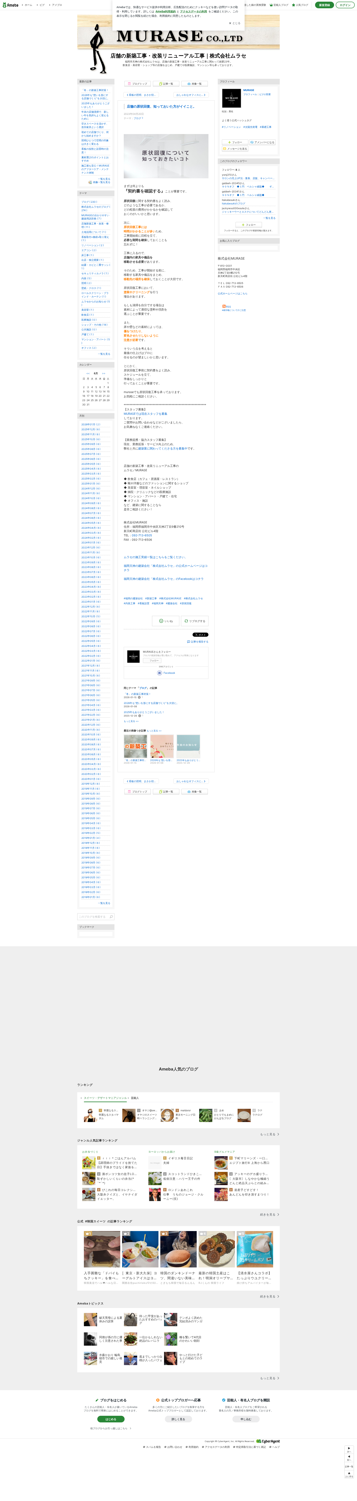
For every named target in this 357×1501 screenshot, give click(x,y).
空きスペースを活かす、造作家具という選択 (95, 125)
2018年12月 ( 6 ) (90, 842)
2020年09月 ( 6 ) (91, 739)
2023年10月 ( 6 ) (90, 557)
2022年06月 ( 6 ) (90, 636)
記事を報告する (199, 641)
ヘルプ (276, 1446)
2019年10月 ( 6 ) (90, 793)
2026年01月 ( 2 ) (90, 424)
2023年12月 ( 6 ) (90, 547)
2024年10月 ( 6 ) (90, 498)
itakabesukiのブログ (233, 203)
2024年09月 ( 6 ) (91, 503)
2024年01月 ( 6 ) (90, 542)
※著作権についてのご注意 (234, 310)
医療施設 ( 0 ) (88, 319)
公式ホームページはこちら (233, 293)
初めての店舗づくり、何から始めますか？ (95, 134)
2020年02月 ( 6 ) (91, 774)
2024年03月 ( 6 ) (91, 532)
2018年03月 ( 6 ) (90, 887)
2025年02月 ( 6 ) (90, 478)
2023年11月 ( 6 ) (90, 552)
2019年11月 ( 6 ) (90, 788)
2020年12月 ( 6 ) (90, 724)
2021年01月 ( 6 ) (90, 719)
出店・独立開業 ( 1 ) (92, 259)
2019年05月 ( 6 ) (90, 818)
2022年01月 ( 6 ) (90, 660)
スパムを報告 (153, 1446)
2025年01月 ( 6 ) (90, 483)
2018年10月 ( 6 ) (90, 852)
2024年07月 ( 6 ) (91, 513)
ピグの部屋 (265, 94)
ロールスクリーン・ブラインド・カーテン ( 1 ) (95, 294)
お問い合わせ (174, 1446)
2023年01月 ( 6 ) (90, 601)
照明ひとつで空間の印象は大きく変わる (95, 142)
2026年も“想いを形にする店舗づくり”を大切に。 (151, 703)
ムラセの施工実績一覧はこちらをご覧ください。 (155, 557)
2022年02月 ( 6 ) (90, 655)
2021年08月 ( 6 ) (90, 685)
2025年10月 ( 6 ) (90, 439)
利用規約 (194, 1446)
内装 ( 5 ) (86, 278)
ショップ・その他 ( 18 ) (94, 324)
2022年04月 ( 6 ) (91, 645)
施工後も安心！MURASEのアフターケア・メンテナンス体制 (95, 169)
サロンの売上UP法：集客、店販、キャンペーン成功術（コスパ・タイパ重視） (249, 178)
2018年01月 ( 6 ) (90, 897)
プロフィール (250, 94)
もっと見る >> (131, 721)
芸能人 (135, 1097)
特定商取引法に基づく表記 (251, 1446)
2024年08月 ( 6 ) (91, 508)
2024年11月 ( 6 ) (90, 493)
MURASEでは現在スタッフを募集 (145, 413)
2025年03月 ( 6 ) (91, 473)
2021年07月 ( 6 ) (90, 690)
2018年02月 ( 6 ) (90, 892)
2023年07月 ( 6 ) (91, 572)
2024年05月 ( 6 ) (91, 522)
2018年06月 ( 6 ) (90, 872)
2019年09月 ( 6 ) (90, 798)
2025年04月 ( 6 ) (91, 468)
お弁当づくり (90, 1151)
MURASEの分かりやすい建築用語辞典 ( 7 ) (95, 217)
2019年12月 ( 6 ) (90, 783)
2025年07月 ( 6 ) (90, 454)
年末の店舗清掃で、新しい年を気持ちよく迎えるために (95, 115)
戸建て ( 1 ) (87, 334)
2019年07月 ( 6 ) (90, 808)
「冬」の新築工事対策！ (137, 693)
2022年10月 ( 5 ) (90, 616)
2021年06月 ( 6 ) (90, 695)
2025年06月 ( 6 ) (90, 458)
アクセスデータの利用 (217, 1446)
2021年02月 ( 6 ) (90, 714)
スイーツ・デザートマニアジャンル (105, 1097)
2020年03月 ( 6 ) (91, 769)
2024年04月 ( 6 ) (91, 527)
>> (103, 373)
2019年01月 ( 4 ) (90, 837)
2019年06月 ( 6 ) (90, 813)
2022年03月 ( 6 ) (91, 650)
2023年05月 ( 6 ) (91, 582)
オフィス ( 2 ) (88, 347)
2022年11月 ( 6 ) (90, 611)
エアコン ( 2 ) (88, 250)
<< (88, 373)
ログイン (345, 5)
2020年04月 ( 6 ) (91, 764)
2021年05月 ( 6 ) (90, 700)
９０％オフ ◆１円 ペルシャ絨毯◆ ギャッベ (249, 186)
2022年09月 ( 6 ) (90, 621)
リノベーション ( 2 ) (92, 245)
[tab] (105, 1098)
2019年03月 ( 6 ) (90, 828)
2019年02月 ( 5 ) (90, 832)
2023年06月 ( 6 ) (91, 577)
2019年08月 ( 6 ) (90, 803)
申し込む (246, 1419)
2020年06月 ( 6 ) (91, 754)
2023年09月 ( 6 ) (91, 562)
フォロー (154, 660)
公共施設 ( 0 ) (88, 329)
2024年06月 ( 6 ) (91, 517)
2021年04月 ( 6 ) (90, 705)
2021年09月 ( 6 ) (90, 680)
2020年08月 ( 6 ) (91, 744)
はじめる (111, 1419)
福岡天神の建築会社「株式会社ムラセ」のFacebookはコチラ (164, 578)
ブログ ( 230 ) (89, 201)
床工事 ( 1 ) (87, 255)
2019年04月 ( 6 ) (90, 823)
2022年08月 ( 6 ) (90, 626)
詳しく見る (178, 1419)
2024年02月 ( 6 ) (91, 537)
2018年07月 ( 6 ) (90, 867)
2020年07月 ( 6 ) (91, 749)
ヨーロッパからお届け (161, 1151)
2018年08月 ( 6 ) (90, 862)
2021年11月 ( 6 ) (90, 670)
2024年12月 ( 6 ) (90, 488)
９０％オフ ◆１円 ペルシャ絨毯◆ (245, 195)
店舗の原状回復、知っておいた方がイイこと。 (161, 106)
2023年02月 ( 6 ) (91, 596)
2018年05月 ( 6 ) (90, 877)
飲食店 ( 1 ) (87, 314)
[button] (349, 1474)
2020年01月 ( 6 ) (90, 778)
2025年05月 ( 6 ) (90, 463)
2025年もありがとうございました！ (144, 712)
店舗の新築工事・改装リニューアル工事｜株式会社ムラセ (178, 55)
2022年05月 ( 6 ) (90, 641)
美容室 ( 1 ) (87, 309)
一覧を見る (269, 217)
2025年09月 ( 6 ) (90, 444)
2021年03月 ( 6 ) (90, 709)
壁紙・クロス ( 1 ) (91, 288)
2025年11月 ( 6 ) (90, 434)
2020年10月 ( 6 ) (90, 734)
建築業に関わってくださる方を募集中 (162, 448)
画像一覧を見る (101, 182)
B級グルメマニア (224, 1151)
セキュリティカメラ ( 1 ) (94, 273)
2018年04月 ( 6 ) (90, 882)
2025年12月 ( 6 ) (90, 429)
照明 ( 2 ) (86, 283)
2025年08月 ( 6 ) (90, 449)
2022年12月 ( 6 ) (90, 606)
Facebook (169, 672)
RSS (228, 306)
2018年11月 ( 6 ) (90, 847)
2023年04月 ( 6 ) (91, 586)
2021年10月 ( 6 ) (90, 675)
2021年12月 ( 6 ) (90, 665)
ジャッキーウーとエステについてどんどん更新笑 (249, 211)
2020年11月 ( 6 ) (90, 729)
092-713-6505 (142, 535)
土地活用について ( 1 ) (93, 232)
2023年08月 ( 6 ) (91, 567)
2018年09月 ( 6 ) (90, 857)
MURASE (248, 90)
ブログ (137, 118)
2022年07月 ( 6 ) (90, 631)
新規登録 (324, 5)
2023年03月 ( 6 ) (91, 591)
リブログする (197, 620)
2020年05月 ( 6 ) (91, 759)
